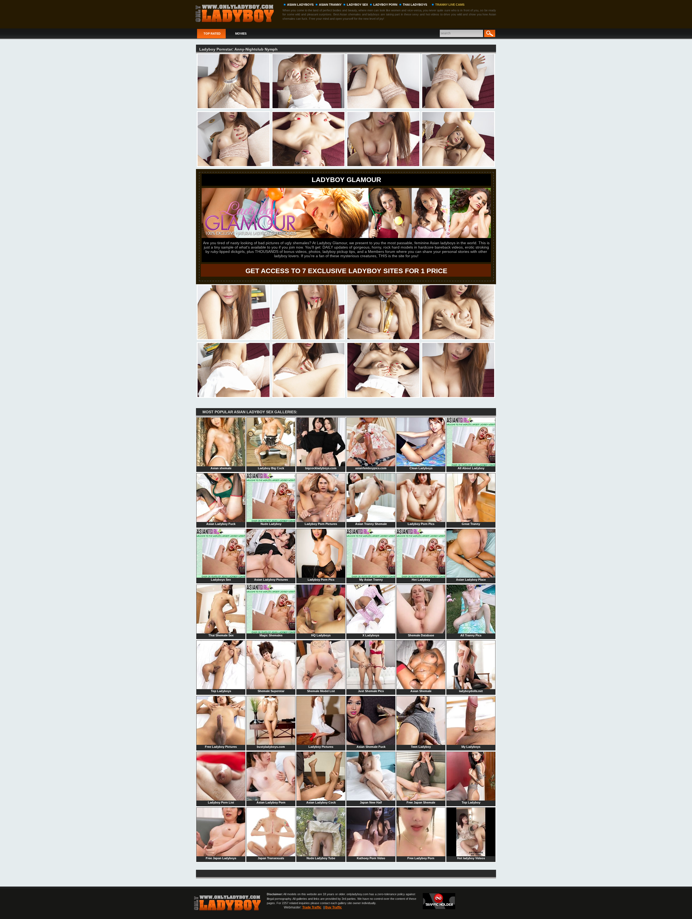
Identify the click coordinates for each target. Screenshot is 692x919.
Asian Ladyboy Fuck (220, 523)
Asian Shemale (420, 691)
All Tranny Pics (470, 635)
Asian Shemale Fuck (371, 746)
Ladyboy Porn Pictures (321, 523)
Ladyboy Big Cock (271, 468)
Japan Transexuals (271, 858)
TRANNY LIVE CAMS (449, 4)
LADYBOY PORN (385, 4)
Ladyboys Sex (221, 579)
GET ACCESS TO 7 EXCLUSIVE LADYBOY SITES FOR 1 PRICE (346, 271)
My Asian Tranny (371, 579)
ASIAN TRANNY (330, 4)
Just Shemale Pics (371, 691)
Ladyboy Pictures (320, 746)
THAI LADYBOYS (415, 4)
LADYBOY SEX (357, 4)
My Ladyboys (470, 746)
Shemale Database (421, 635)
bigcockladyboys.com (321, 468)
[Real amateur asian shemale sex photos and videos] (238, 13)
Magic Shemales (271, 635)
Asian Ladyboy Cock (321, 802)
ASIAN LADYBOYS (300, 4)
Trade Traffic (311, 907)
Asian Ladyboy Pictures (271, 579)
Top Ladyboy (471, 802)
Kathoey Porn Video (371, 858)
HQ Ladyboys (321, 635)
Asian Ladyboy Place (471, 579)
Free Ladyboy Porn (420, 858)
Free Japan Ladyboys (221, 858)
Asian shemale (221, 468)
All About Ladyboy (471, 468)
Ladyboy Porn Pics (421, 523)
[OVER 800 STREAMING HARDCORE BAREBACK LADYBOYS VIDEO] (346, 237)
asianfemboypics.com (371, 468)
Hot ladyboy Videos (471, 858)
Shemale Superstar (271, 691)
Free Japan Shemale (421, 802)
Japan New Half (371, 802)
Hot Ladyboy (421, 579)
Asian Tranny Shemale (371, 523)
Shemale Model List (321, 691)
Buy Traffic (333, 907)
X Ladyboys (370, 635)
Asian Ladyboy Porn (271, 802)
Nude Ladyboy (271, 523)
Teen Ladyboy (421, 746)
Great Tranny (471, 523)
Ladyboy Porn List (221, 802)
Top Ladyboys (221, 691)
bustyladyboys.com (271, 746)
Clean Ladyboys (421, 468)
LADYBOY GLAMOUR (346, 179)
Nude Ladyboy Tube (321, 858)
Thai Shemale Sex (221, 635)
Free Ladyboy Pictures (221, 746)
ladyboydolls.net (471, 691)
